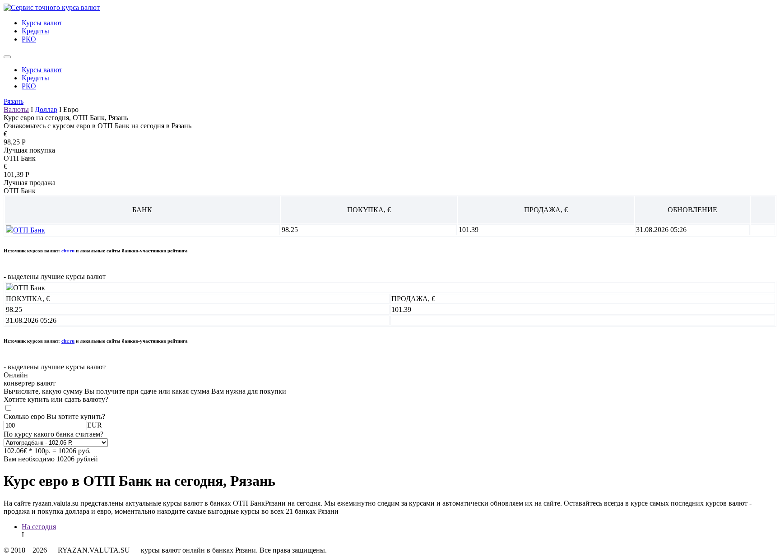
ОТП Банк (29, 230)
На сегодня (39, 526)
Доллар (46, 109)
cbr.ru (67, 250)
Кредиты (35, 31)
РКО (29, 39)
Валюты (16, 109)
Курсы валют (42, 23)
